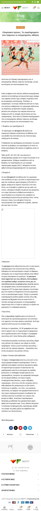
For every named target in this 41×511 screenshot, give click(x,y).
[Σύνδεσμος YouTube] (38, 1)
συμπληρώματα (22, 79)
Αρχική (16, 19)
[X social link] (16, 428)
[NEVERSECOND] (10, 447)
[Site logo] (21, 7)
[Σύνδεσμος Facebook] (32, 1)
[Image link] (20, 461)
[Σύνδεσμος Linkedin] (25, 428)
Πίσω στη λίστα (20, 434)
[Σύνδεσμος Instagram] (35, 1)
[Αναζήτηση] (39, 8)
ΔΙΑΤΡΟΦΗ (23, 19)
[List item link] (20, 468)
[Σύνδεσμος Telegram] (30, 428)
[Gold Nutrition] (30, 447)
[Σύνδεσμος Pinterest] (20, 428)
